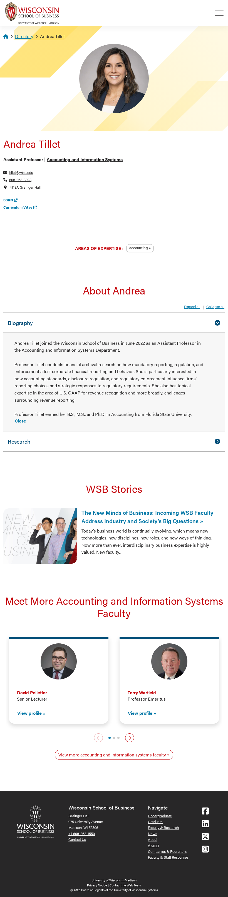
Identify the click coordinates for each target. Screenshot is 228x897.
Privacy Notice (97, 885)
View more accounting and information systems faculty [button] (112, 754)
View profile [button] (29, 713)
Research (19, 441)
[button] (109, 738)
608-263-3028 (20, 179)
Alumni (153, 845)
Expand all (192, 306)
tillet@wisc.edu (21, 172)
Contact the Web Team (125, 885)
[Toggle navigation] (221, 13)
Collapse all (215, 306)
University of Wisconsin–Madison (114, 880)
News (152, 833)
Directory (24, 36)
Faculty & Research (163, 827)
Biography (20, 323)
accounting (138, 247)
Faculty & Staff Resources (168, 857)
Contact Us (77, 839)
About (152, 839)
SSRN (8, 200)
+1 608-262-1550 (81, 833)
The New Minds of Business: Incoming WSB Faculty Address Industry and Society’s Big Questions (147, 516)
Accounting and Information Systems (85, 159)
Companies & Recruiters (167, 851)
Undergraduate (160, 815)
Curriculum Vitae (17, 207)
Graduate (155, 821)
